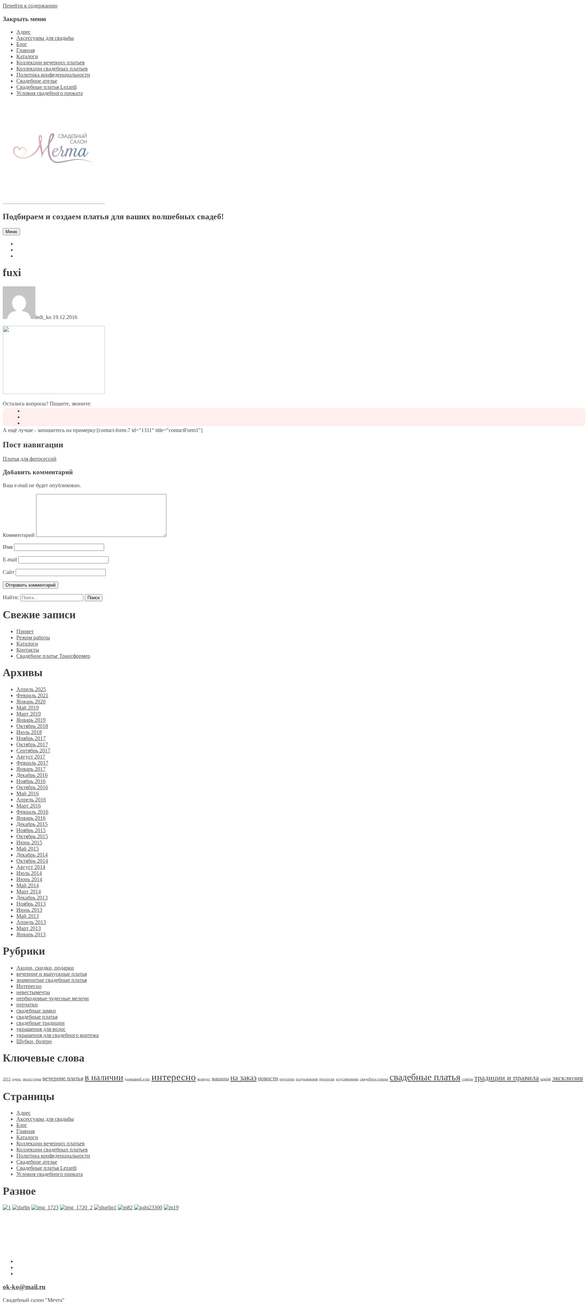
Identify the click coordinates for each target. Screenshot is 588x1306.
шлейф (545, 1079)
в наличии (104, 1077)
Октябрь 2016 (32, 787)
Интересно (29, 986)
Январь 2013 (31, 934)
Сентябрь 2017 (33, 750)
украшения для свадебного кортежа (57, 1035)
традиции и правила (506, 1078)
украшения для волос (41, 1029)
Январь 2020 (31, 701)
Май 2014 (27, 885)
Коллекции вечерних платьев (50, 62)
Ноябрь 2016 (31, 781)
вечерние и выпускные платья (51, 974)
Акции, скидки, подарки (45, 968)
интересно (173, 1076)
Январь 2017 (31, 769)
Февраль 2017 (32, 763)
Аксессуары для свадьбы (45, 38)
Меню (11, 231)
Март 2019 (28, 714)
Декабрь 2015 (32, 824)
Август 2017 (30, 757)
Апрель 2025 (31, 689)
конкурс (203, 1079)
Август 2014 (30, 867)
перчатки (27, 1004)
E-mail (10, 559)
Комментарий (19, 535)
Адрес (23, 32)
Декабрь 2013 (32, 898)
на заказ (243, 1077)
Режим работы (33, 637)
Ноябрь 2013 (31, 904)
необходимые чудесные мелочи (52, 998)
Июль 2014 (29, 873)
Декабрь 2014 (32, 855)
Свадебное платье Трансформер (53, 656)
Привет (25, 631)
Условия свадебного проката (49, 93)
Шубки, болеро (34, 1041)
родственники (347, 1079)
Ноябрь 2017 (31, 738)
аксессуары (32, 1079)
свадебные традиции (40, 1023)
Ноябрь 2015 (31, 830)
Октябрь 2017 (32, 744)
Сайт (8, 572)
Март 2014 (28, 891)
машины (220, 1078)
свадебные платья (37, 1017)
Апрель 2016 (31, 799)
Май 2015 (27, 848)
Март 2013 (28, 928)
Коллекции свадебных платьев (52, 68)
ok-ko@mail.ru (24, 1286)
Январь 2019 (31, 720)
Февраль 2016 (32, 812)
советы (467, 1079)
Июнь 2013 (29, 910)
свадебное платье (374, 1079)
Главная (25, 50)
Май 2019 (27, 708)
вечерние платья (63, 1078)
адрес (16, 1079)
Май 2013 (27, 916)
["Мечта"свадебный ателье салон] (54, 202)
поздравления (307, 1079)
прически (326, 1079)
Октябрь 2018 (32, 726)
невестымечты (33, 992)
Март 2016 (28, 806)
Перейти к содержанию (30, 6)
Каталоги (27, 56)
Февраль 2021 (32, 695)
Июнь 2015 (29, 842)
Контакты (27, 650)
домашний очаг (137, 1079)
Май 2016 (27, 793)
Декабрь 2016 (32, 775)
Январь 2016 (31, 818)
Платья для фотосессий (29, 459)
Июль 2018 (29, 732)
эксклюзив (567, 1078)
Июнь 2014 (29, 879)
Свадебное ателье (36, 81)
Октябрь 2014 (32, 861)
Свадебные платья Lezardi (46, 87)
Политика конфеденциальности (53, 75)
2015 (7, 1079)
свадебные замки (36, 1011)
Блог (21, 44)
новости (268, 1078)
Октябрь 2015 (32, 836)
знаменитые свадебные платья (51, 980)
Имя (8, 547)
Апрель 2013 (31, 922)
